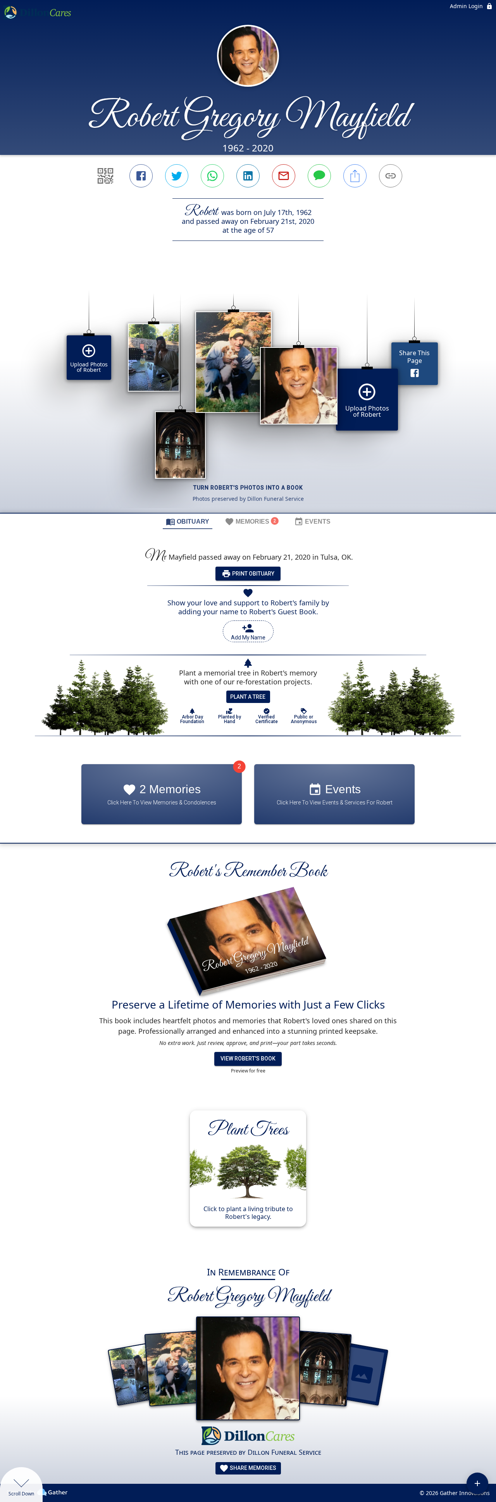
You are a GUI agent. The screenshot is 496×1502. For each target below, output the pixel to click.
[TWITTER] (176, 175)
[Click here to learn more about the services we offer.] (248, 1436)
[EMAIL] (283, 175)
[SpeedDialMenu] (477, 1483)
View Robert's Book (248, 1059)
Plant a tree (247, 697)
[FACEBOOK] (141, 175)
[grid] (248, 390)
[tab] (187, 521)
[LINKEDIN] (248, 175)
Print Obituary (252, 574)
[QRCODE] (105, 175)
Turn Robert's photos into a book (248, 488)
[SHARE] (355, 175)
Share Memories (252, 1468)
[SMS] (319, 175)
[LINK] (390, 175)
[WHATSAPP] (212, 175)
